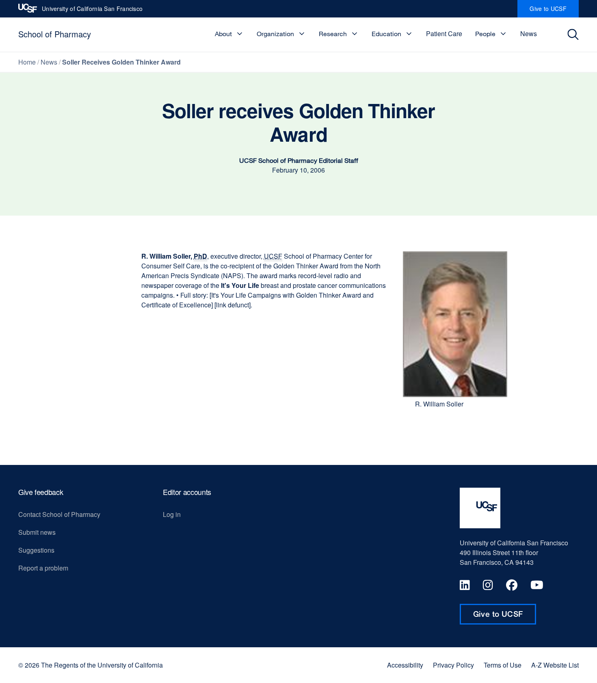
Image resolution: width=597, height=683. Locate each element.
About (223, 34)
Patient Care (444, 33)
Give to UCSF (554, 10)
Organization (275, 34)
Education (386, 34)
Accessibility (405, 665)
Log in (172, 514)
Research (333, 34)
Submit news (37, 532)
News (528, 33)
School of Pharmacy (54, 34)
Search (575, 34)
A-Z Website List (555, 665)
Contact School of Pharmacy (59, 514)
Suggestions (36, 550)
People (485, 34)
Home (27, 62)
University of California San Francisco (92, 10)
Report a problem (43, 568)
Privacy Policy (453, 665)
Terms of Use (502, 665)
